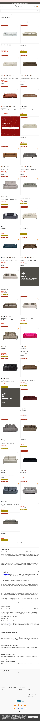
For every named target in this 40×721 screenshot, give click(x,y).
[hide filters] (3, 22)
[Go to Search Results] (38, 11)
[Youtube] (21, 705)
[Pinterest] (25, 705)
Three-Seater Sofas (6, 574)
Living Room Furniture (4, 14)
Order (3, 687)
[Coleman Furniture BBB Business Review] (20, 702)
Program (21, 685)
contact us (9, 623)
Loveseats (4, 569)
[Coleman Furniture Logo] (18, 6)
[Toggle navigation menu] (1, 6)
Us (10, 685)
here (14, 719)
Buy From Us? (12, 687)
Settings (3, 685)
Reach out (3, 402)
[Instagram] (18, 705)
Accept (33, 717)
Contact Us (24, 3)
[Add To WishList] (18, 27)
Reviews (31, 696)
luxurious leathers (6, 600)
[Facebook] (15, 705)
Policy (30, 691)
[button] (34, 6)
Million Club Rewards (32, 694)
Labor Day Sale (3, 50)
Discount (22, 687)
